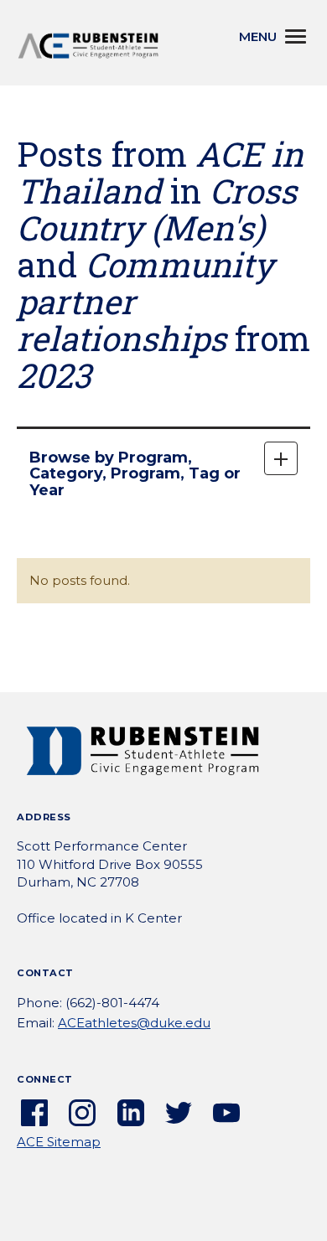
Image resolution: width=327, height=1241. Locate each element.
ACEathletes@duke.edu (134, 1023)
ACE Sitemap (59, 1142)
